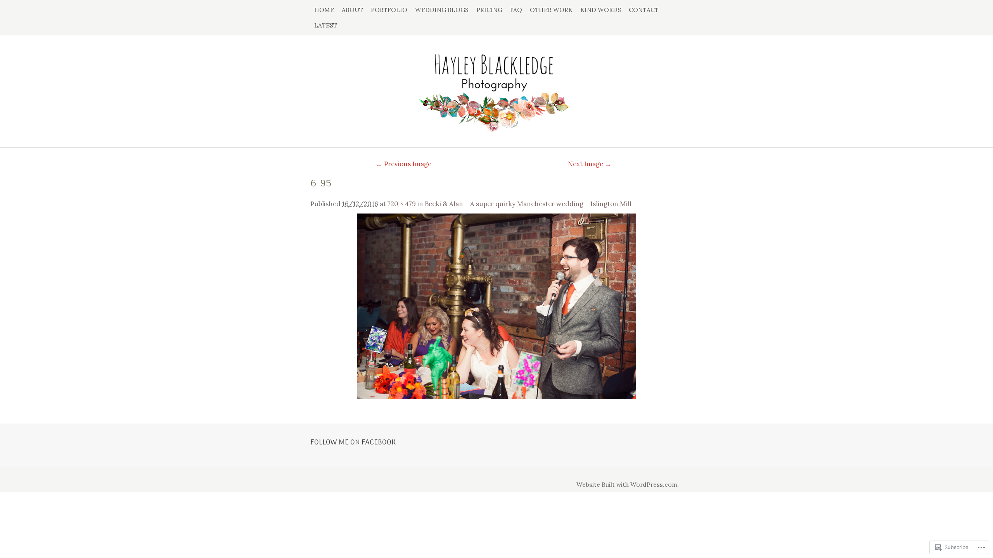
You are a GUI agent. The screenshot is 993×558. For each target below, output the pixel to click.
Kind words (600, 10)
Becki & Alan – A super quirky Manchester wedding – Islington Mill (528, 204)
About (352, 10)
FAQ (516, 10)
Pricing (489, 10)
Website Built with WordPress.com (626, 484)
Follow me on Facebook (353, 442)
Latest (325, 25)
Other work (551, 10)
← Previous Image (403, 164)
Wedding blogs (442, 10)
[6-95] (496, 306)
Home (324, 10)
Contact (644, 10)
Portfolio (389, 10)
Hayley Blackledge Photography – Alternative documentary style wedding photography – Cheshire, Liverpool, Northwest (496, 87)
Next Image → (589, 164)
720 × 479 (402, 204)
